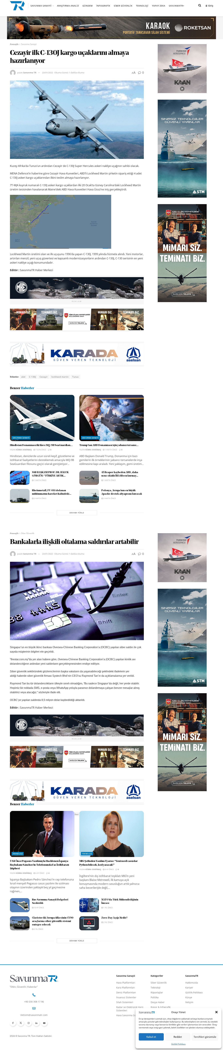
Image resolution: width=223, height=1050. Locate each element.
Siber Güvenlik (123, 5)
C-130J (32, 376)
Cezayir (44, 376)
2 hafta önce (39, 498)
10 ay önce (38, 929)
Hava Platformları (125, 1004)
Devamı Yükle (77, 512)
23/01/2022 (47, 72)
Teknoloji (142, 5)
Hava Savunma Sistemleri (130, 1036)
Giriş (210, 5)
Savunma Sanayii (41, 5)
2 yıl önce (38, 950)
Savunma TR (29, 72)
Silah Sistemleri (124, 1023)
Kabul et (151, 1036)
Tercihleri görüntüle (205, 1036)
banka (24, 814)
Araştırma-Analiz (68, 5)
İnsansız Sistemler (126, 1018)
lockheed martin (60, 376)
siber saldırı (79, 814)
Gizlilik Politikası (178, 1044)
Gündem (87, 5)
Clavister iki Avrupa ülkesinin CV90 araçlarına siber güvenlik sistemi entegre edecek (52, 942)
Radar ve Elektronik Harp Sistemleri (129, 1030)
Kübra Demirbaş (24, 449)
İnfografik (103, 5)
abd (23, 376)
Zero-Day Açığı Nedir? (114, 939)
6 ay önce (39, 894)
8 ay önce (109, 890)
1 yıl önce (108, 929)
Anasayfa (14, 44)
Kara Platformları (125, 1008)
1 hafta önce (110, 449)
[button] (216, 1012)
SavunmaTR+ (176, 5)
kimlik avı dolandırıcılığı (44, 814)
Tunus (75, 376)
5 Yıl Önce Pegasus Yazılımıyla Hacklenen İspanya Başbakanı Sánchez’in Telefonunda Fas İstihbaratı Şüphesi (39, 886)
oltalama (65, 814)
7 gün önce (40, 449)
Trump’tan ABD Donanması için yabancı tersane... (109, 445)
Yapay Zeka (158, 5)
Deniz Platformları (126, 1013)
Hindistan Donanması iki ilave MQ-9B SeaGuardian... (41, 445)
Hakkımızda (191, 1004)
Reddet (178, 1036)
